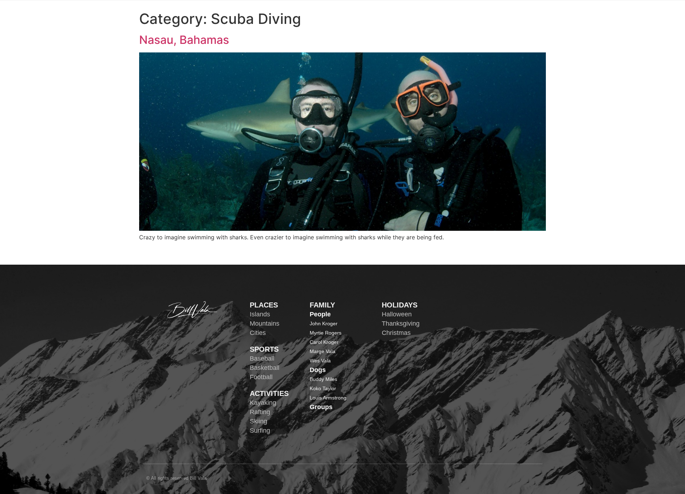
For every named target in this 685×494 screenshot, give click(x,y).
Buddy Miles (323, 379)
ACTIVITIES (269, 393)
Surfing (260, 430)
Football (261, 377)
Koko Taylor (323, 388)
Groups (321, 407)
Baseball (262, 358)
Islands (260, 314)
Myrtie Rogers (325, 333)
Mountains (264, 323)
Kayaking (263, 402)
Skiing (258, 421)
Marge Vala (322, 351)
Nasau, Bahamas (184, 40)
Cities (258, 332)
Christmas (396, 332)
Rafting (260, 412)
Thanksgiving (401, 323)
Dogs (318, 369)
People (320, 314)
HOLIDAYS (399, 305)
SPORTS (264, 349)
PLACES (264, 305)
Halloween (397, 314)
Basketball (264, 367)
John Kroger (324, 323)
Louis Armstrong (328, 398)
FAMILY (322, 305)
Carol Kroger (324, 342)
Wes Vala (320, 360)
